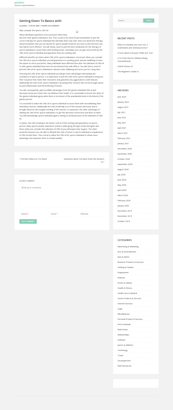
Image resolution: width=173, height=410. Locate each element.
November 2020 (125, 154)
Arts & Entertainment (127, 251)
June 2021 (122, 117)
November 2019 (125, 216)
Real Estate (123, 329)
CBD (25, 60)
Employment (123, 272)
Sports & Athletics (125, 345)
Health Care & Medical (50, 26)
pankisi (19, 2)
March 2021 (123, 133)
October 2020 (124, 159)
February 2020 (124, 200)
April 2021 (122, 128)
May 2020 (122, 185)
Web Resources (124, 365)
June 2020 (122, 179)
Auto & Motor (123, 257)
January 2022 (123, 102)
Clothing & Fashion (125, 267)
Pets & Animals (124, 324)
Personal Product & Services (130, 319)
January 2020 (123, 205)
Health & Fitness (125, 288)
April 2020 (122, 190)
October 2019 (124, 221)
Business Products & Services (131, 262)
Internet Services (125, 303)
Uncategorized (124, 360)
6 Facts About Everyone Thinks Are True (135, 53)
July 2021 (122, 112)
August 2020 (123, 169)
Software (122, 340)
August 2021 (123, 107)
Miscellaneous (124, 314)
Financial (121, 277)
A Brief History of (125, 66)
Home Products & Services (129, 298)
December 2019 (125, 211)
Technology (123, 350)
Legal (120, 308)
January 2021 (123, 143)
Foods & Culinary (125, 283)
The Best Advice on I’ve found (34, 159)
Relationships (123, 334)
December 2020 (125, 148)
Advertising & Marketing (128, 246)
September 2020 (125, 164)
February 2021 (124, 138)
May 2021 (122, 122)
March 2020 (123, 195)
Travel (120, 355)
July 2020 (122, 174)
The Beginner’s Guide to (128, 71)
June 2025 (122, 96)
